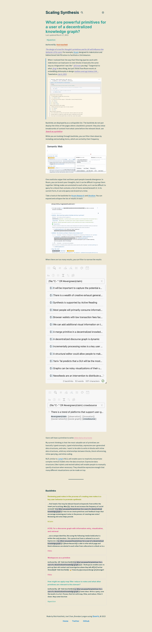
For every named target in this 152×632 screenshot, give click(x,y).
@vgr (54, 68)
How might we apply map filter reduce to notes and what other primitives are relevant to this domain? (76, 589)
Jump (60, 459)
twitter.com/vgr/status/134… (86, 71)
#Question (51, 40)
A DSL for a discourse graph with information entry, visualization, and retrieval (76, 537)
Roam (76, 52)
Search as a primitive (54, 131)
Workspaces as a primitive (76, 564)
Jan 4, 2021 (62, 74)
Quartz (96, 616)
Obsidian (91, 195)
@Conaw (77, 65)
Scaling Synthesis (62, 12)
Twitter (75, 621)
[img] (82, 12)
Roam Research (77, 195)
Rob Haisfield (62, 44)
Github (86, 621)
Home (65, 621)
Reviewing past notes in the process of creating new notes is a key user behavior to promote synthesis (76, 506)
